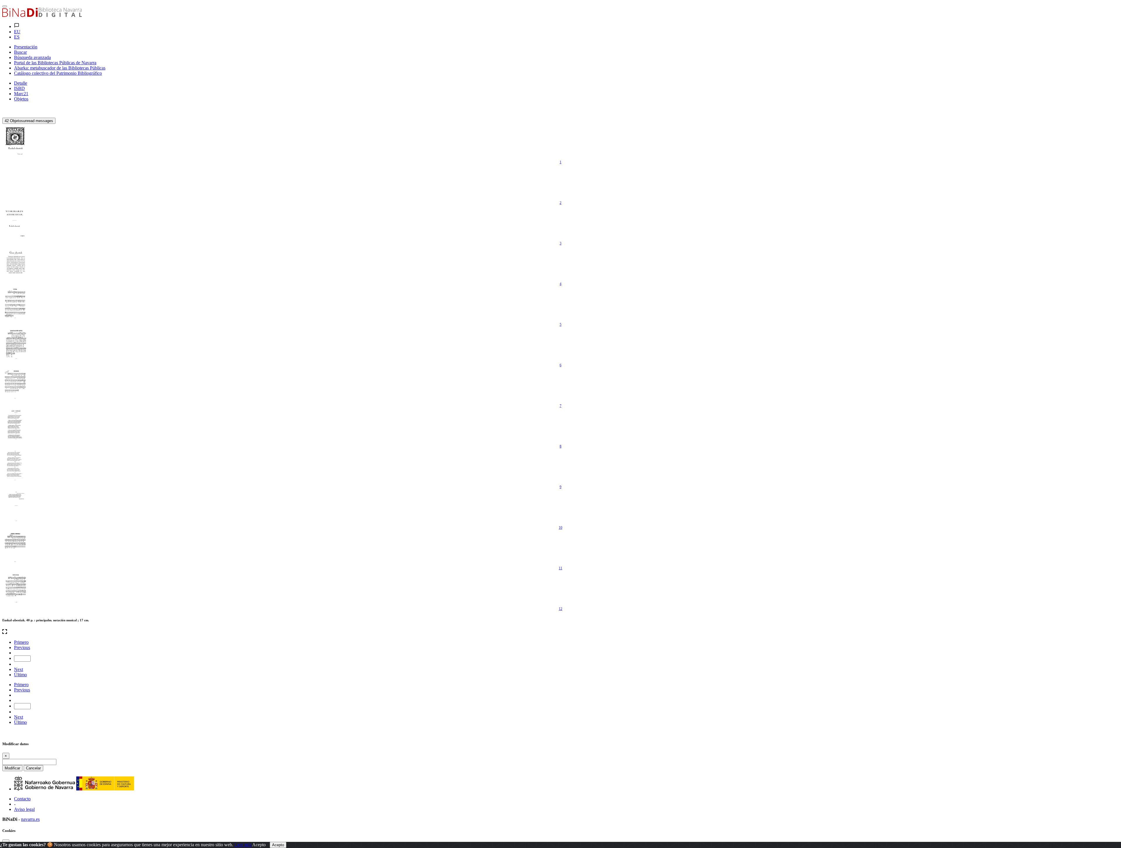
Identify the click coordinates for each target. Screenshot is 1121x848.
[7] (15, 385)
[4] (15, 263)
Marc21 (21, 93)
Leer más (242, 844)
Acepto (259, 844)
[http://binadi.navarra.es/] (42, 15)
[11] (15, 547)
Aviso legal (24, 809)
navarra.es (30, 819)
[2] (15, 182)
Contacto (22, 798)
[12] (15, 588)
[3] (15, 222)
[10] (15, 506)
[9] (15, 466)
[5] (15, 303)
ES (17, 36)
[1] (15, 141)
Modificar (12, 768)
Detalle (20, 83)
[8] (15, 425)
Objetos (21, 98)
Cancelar (33, 768)
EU (17, 31)
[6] (15, 344)
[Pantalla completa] (560, 632)
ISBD (19, 88)
